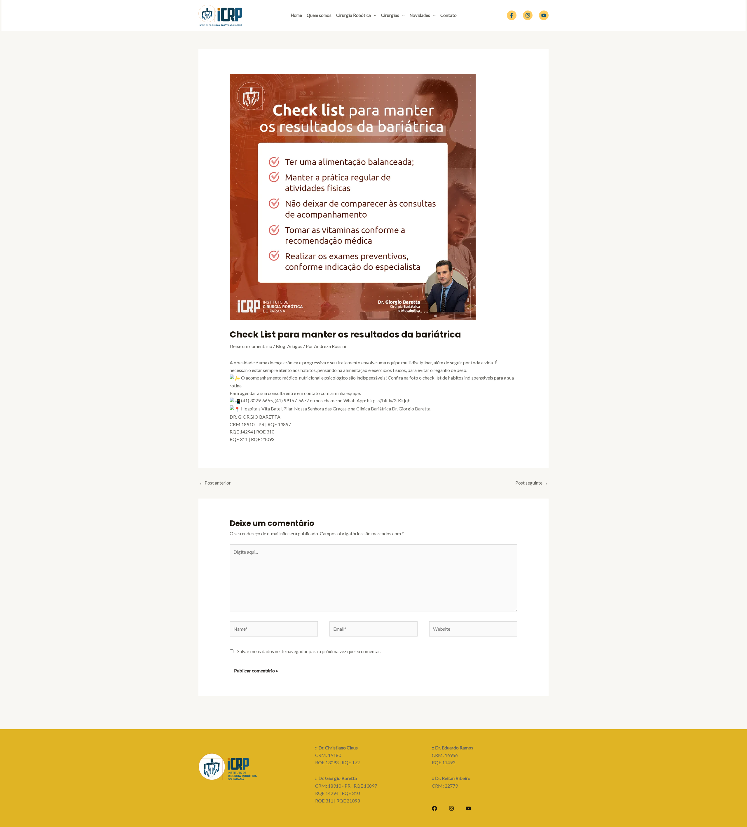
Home (296, 15)
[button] (373, 15)
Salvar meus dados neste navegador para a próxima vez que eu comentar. (309, 651)
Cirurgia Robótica (353, 15)
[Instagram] (528, 15)
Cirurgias (390, 15)
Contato (448, 15)
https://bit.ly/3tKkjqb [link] (389, 400)
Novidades (419, 15)
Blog (280, 346)
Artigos (294, 346)
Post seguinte (531, 482)
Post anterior (215, 482)
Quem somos (319, 15)
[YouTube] (544, 15)
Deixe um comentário (251, 346)
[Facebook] (511, 15)
